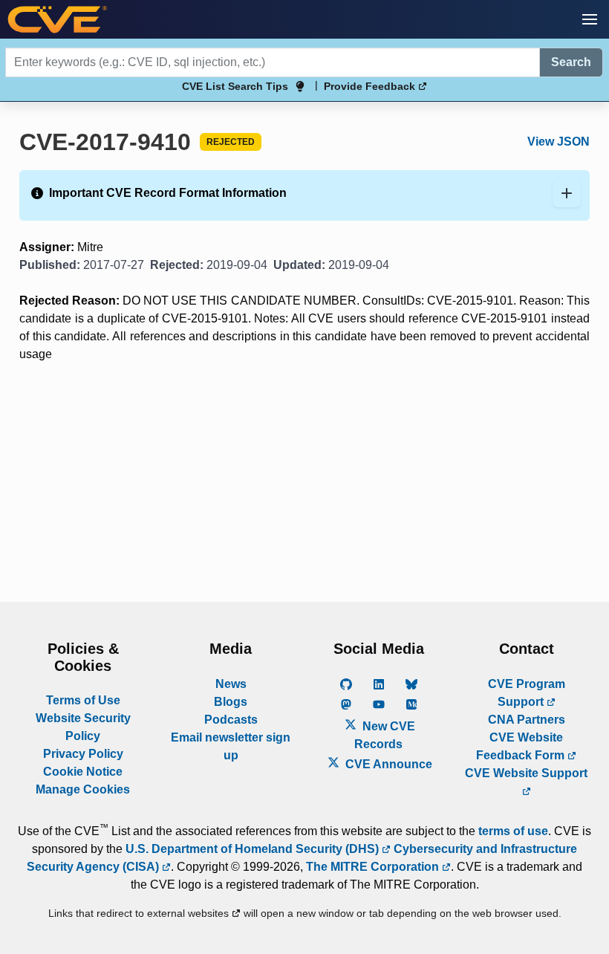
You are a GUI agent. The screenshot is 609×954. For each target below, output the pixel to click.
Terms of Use (83, 700)
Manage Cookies (83, 789)
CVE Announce (387, 764)
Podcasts (231, 719)
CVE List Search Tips (235, 86)
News (231, 684)
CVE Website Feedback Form (521, 746)
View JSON (558, 141)
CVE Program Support (526, 693)
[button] (590, 19)
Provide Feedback (371, 86)
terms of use (513, 831)
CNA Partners (526, 719)
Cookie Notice (83, 771)
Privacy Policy (83, 753)
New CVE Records (384, 735)
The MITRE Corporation (374, 866)
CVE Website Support (526, 773)
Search (571, 62)
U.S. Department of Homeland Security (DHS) (254, 849)
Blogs (230, 701)
